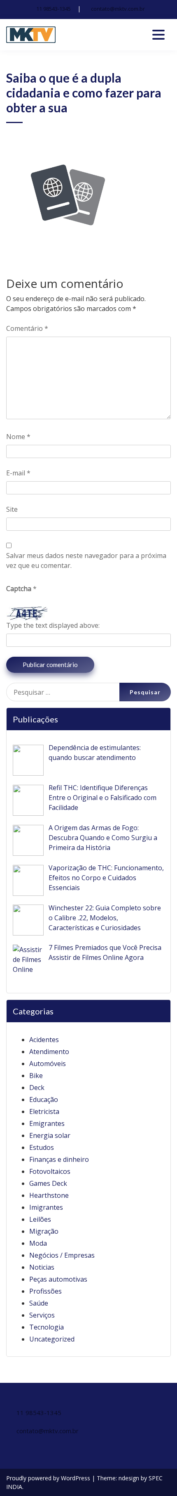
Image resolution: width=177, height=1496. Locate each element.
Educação (43, 1099)
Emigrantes (47, 1123)
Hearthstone (49, 1195)
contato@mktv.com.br (118, 8)
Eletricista (44, 1111)
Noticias (41, 1267)
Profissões (45, 1291)
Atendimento (49, 1051)
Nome (18, 436)
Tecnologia (46, 1327)
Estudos (41, 1147)
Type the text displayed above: (53, 625)
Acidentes (44, 1039)
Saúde (38, 1303)
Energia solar (49, 1135)
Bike (36, 1075)
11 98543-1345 (53, 8)
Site (12, 509)
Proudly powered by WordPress (49, 1478)
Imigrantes (46, 1207)
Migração (43, 1231)
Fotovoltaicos (49, 1171)
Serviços (42, 1315)
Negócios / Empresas (62, 1255)
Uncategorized (52, 1339)
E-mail (18, 472)
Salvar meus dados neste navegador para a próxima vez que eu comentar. (86, 560)
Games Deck (48, 1183)
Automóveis (47, 1063)
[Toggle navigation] (158, 34)
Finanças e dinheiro (59, 1159)
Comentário (27, 328)
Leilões (40, 1219)
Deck (36, 1087)
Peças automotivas (58, 1279)
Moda (38, 1243)
